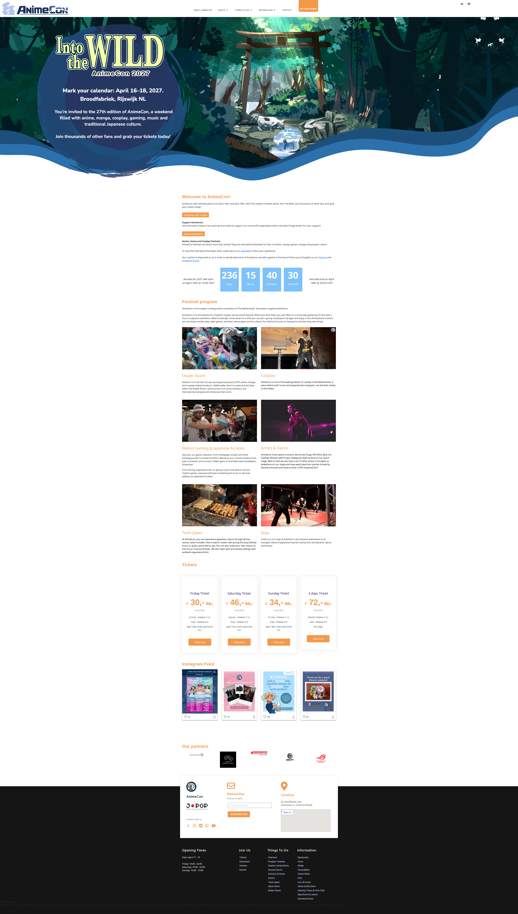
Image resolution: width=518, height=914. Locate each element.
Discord (323, 257)
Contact (287, 10)
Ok (3, 911)
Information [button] (266, 10)
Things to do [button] (242, 10)
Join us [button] (221, 10)
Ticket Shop (200, 642)
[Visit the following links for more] (188, 826)
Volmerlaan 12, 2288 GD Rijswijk (296, 804)
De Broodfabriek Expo (291, 801)
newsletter (246, 250)
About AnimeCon (203, 10)
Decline (12, 911)
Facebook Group (190, 260)
